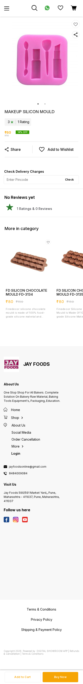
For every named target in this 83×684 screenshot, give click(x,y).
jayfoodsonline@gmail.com (27, 466)
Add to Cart (22, 677)
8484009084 (18, 473)
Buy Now (60, 677)
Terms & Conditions (32, 653)
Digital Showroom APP (52, 651)
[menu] (6, 8)
